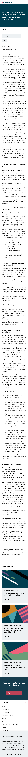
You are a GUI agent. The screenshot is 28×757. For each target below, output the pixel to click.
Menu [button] (22, 2)
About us (4, 706)
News (3, 721)
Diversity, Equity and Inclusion (10, 724)
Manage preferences (14, 754)
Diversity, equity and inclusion (11, 36)
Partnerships (5, 712)
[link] (14, 693)
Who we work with (7, 715)
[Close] (26, 733)
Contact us (5, 730)
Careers (4, 727)
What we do (5, 709)
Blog (4, 40)
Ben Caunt (7, 46)
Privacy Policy (15, 751)
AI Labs (4, 718)
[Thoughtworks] (7, 2)
